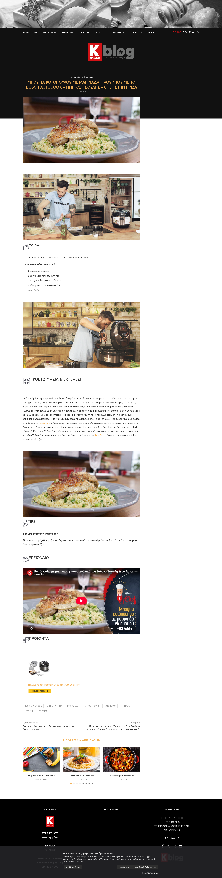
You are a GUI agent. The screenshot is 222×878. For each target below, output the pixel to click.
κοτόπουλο (110, 706)
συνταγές (43, 711)
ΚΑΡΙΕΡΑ (50, 846)
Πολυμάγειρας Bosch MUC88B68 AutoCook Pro (54, 685)
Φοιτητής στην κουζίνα (81, 776)
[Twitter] (186, 32)
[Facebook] (183, 32)
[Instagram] (190, 32)
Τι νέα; (133, 32)
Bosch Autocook (33, 706)
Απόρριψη (125, 867)
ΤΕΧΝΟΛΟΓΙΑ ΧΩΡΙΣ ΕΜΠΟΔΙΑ (172, 826)
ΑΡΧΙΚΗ (26, 32)
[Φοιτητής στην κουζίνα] (81, 759)
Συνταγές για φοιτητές (122, 776)
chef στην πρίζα (54, 706)
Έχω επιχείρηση (148, 32)
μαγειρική (29, 711)
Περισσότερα (148, 873)
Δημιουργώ (101, 32)
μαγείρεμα (125, 706)
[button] (26, 765)
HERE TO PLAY (172, 822)
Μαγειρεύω (67, 32)
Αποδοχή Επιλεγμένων (145, 867)
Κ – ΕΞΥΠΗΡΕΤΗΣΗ (172, 818)
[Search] (197, 32)
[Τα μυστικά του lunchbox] (41, 759)
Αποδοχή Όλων (72, 867)
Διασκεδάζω (49, 32)
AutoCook (45, 423)
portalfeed (72, 706)
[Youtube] (193, 32)
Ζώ (35, 32)
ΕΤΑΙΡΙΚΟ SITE (50, 833)
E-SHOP (177, 32)
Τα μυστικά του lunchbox (41, 776)
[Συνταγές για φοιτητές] (121, 759)
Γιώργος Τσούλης (91, 706)
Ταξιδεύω (84, 32)
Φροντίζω (118, 32)
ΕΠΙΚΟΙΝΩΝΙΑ (172, 830)
